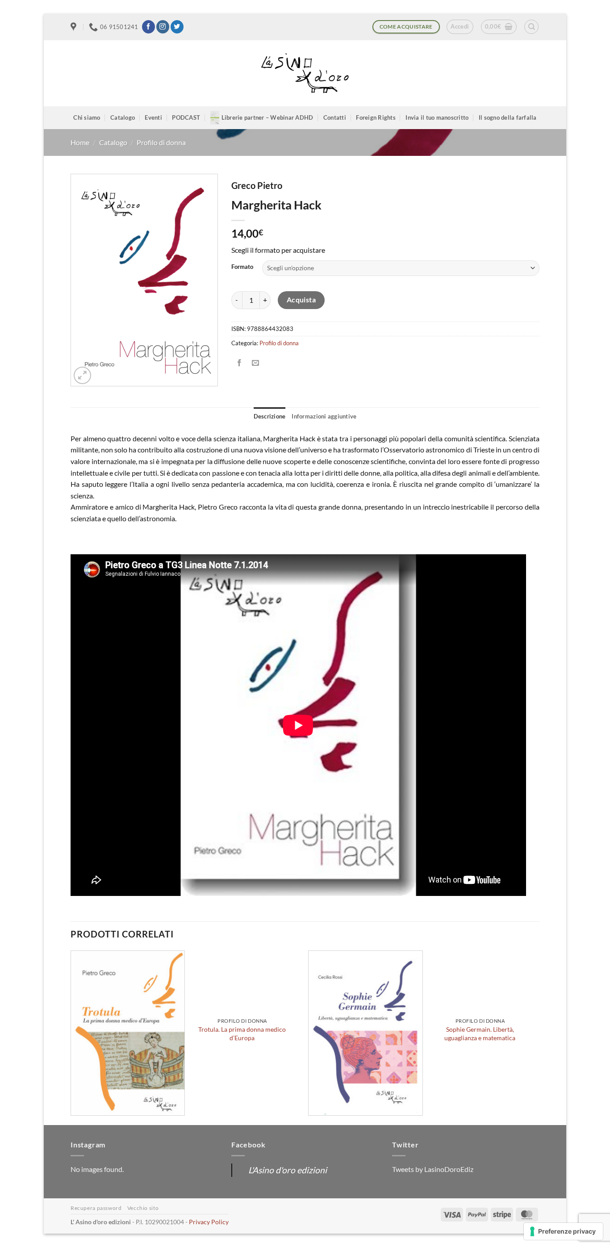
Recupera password (96, 1208)
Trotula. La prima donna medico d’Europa (242, 1033)
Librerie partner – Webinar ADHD (267, 117)
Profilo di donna (161, 142)
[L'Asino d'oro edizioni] (305, 73)
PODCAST (186, 117)
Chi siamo (86, 117)
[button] (460, 27)
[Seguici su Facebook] (148, 26)
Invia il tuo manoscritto (436, 117)
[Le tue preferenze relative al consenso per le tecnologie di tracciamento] (563, 1231)
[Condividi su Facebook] (239, 363)
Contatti (334, 117)
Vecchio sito (143, 1208)
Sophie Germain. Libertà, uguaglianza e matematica (479, 1033)
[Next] (536, 1037)
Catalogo (122, 117)
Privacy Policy (209, 1222)
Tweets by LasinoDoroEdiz (432, 1169)
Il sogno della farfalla (508, 117)
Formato (242, 267)
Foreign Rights (376, 117)
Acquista (301, 300)
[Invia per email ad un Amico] (255, 363)
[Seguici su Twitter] (177, 26)
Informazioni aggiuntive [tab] (324, 416)
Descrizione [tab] (270, 416)
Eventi (153, 117)
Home (80, 142)
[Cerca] (531, 27)
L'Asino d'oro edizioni (287, 1170)
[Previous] (71, 1037)
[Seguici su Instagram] (162, 26)
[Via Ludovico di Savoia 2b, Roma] (75, 26)
